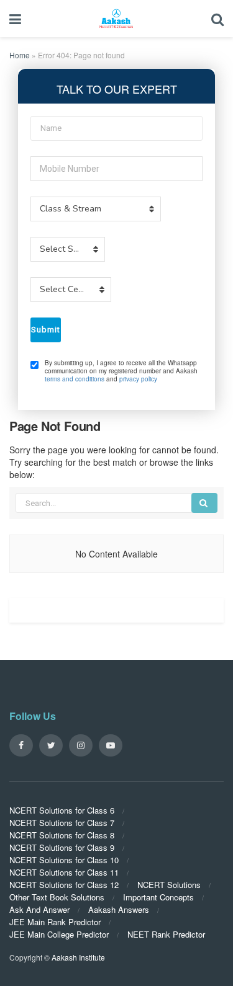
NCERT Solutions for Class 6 (61, 810)
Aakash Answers (118, 909)
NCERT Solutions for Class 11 (64, 872)
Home (19, 55)
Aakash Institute (78, 957)
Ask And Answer (39, 909)
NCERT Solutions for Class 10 (64, 860)
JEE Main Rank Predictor (55, 922)
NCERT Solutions (169, 885)
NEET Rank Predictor (166, 934)
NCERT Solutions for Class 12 (64, 885)
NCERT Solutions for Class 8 (61, 835)
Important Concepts (158, 897)
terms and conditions (74, 379)
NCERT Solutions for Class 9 (61, 847)
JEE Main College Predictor (59, 934)
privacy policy (138, 379)
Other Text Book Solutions (56, 897)
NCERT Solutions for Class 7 (61, 822)
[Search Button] (204, 503)
